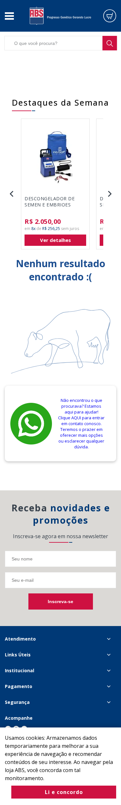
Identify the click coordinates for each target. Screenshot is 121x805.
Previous (11, 193)
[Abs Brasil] (60, 16)
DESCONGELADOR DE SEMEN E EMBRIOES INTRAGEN (50, 201)
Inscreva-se (60, 601)
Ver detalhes (55, 240)
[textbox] (60, 43)
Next (109, 193)
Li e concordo (64, 792)
